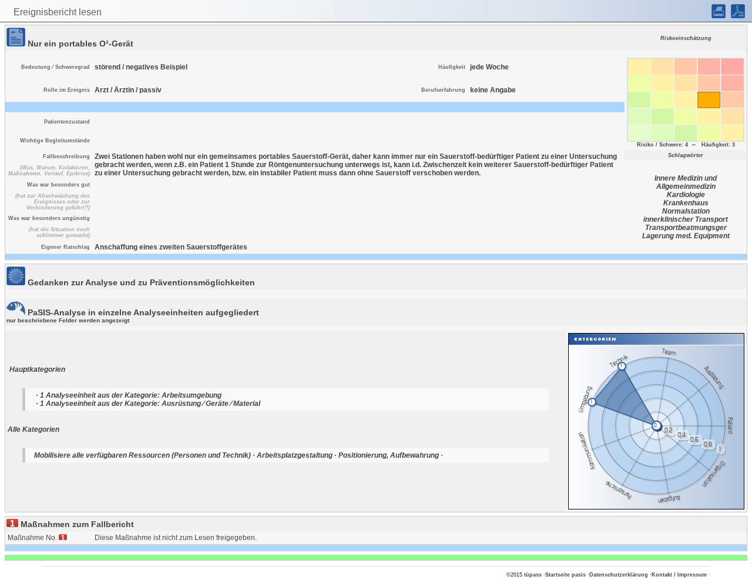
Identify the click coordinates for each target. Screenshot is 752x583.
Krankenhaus (686, 203)
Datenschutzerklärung (618, 575)
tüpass (533, 575)
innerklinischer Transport (685, 219)
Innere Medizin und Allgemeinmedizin (685, 182)
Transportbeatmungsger (686, 228)
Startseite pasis (565, 575)
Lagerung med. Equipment (686, 236)
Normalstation (686, 211)
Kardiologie (686, 195)
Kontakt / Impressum (679, 575)
